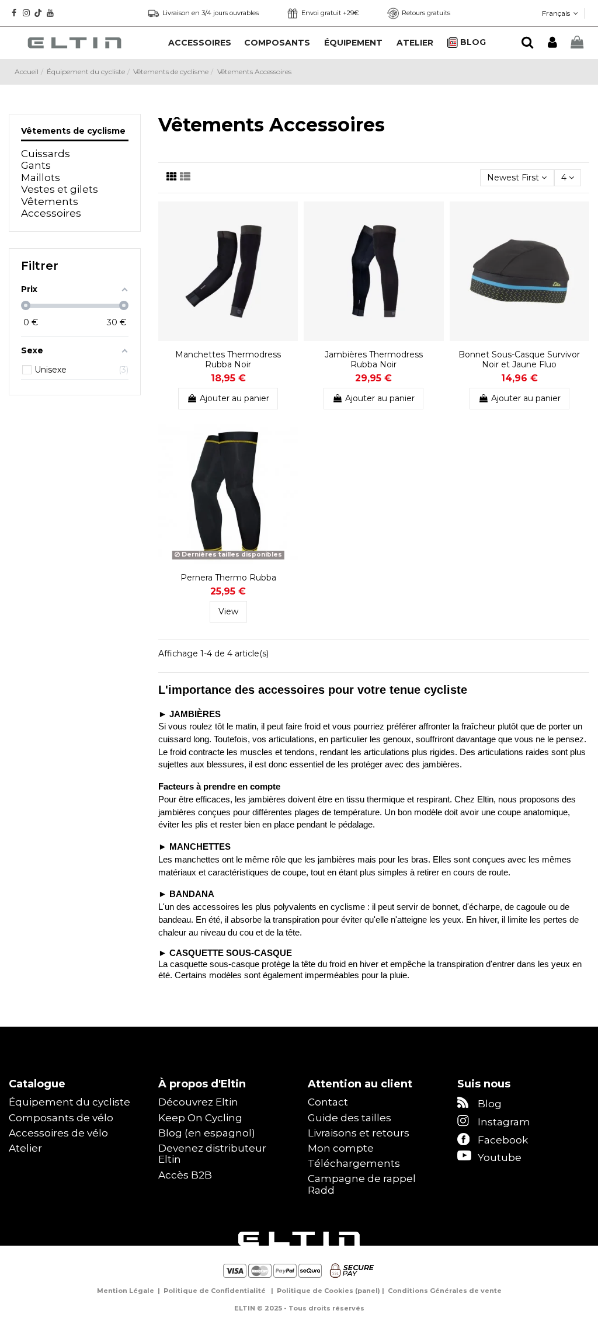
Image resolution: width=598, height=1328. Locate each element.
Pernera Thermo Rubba (228, 577)
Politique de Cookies (315, 1291)
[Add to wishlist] (289, 219)
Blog (490, 1104)
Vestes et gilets (59, 189)
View (228, 611)
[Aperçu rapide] (289, 239)
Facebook (503, 1140)
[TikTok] (38, 13)
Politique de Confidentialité (215, 1291)
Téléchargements (354, 1163)
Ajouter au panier (234, 398)
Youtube (499, 1157)
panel (367, 1291)
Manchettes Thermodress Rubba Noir (228, 359)
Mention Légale (125, 1291)
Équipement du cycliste (69, 1102)
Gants (36, 165)
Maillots (40, 177)
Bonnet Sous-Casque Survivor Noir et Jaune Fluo (519, 359)
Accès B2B (185, 1175)
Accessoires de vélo (58, 1133)
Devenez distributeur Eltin (212, 1154)
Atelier (25, 1148)
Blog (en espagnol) (206, 1133)
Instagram (504, 1122)
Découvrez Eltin (198, 1102)
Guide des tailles (349, 1118)
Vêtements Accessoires (51, 207)
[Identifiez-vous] (552, 43)
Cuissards (45, 153)
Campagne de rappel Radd (362, 1184)
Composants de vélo (61, 1118)
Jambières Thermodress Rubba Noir (374, 359)
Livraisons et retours (358, 1133)
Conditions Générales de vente (445, 1291)
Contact (328, 1102)
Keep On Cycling (200, 1118)
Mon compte (341, 1148)
